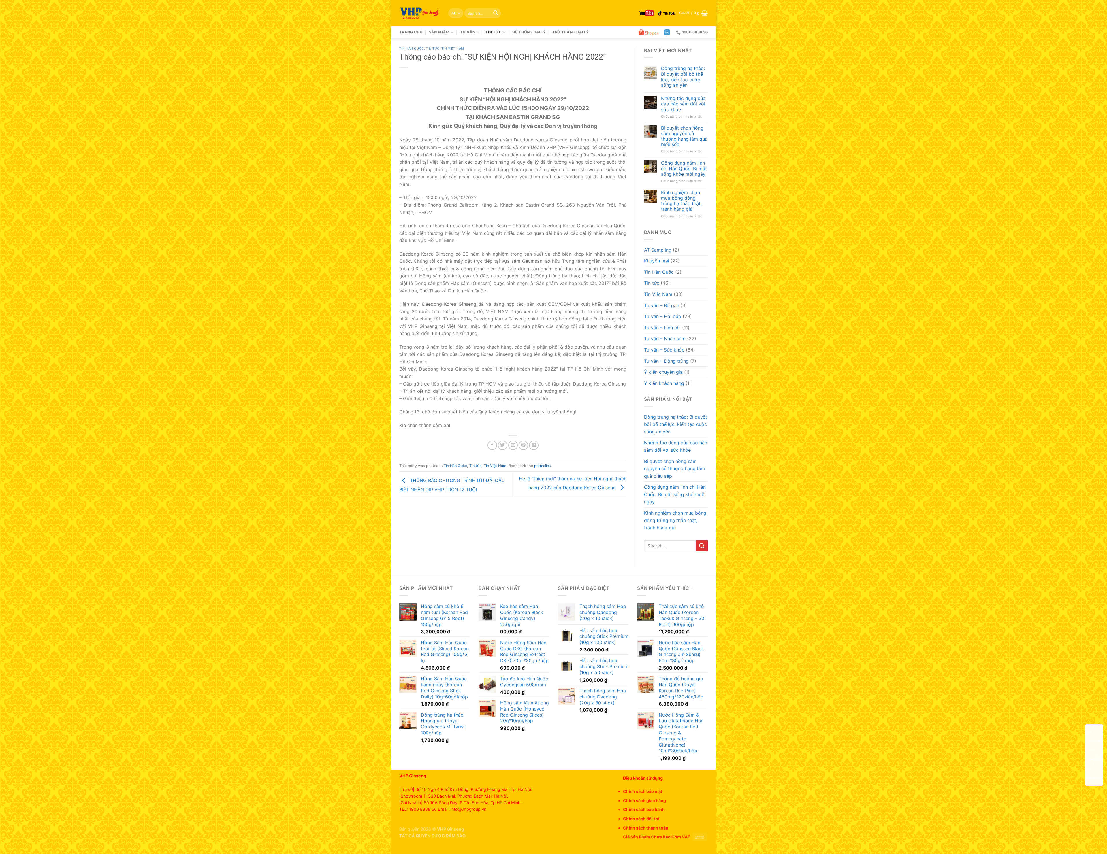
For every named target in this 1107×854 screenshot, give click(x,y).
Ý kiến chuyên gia (663, 372)
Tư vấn (467, 32)
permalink (542, 466)
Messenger (1094, 777)
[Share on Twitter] (502, 445)
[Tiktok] (666, 13)
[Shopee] (649, 32)
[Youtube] (646, 13)
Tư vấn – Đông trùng (666, 361)
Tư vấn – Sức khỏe (664, 350)
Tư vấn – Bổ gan (661, 305)
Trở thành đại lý (570, 32)
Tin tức (493, 32)
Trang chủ (410, 32)
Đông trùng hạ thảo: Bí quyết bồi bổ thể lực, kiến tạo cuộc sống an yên (683, 77)
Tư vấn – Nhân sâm (665, 338)
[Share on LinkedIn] (534, 445)
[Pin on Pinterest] (523, 445)
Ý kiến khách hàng (664, 383)
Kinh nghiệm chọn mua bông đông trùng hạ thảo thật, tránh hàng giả (681, 201)
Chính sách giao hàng (644, 800)
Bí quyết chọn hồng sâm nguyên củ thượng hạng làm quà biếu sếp (684, 136)
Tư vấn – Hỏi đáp (662, 316)
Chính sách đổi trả (641, 818)
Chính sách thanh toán (645, 827)
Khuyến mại (656, 261)
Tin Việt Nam (452, 48)
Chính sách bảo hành (644, 809)
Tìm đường (1094, 740)
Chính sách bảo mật (642, 791)
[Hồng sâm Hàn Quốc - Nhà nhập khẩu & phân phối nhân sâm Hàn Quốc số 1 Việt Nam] (419, 13)
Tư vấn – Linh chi (662, 327)
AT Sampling (657, 250)
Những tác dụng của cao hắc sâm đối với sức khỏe (683, 104)
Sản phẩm (439, 32)
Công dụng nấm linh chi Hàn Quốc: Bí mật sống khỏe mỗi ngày (684, 168)
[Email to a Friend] (513, 445)
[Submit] (495, 13)
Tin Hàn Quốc (411, 48)
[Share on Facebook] (492, 445)
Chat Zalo (1094, 759)
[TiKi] (667, 32)
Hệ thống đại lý (529, 32)
